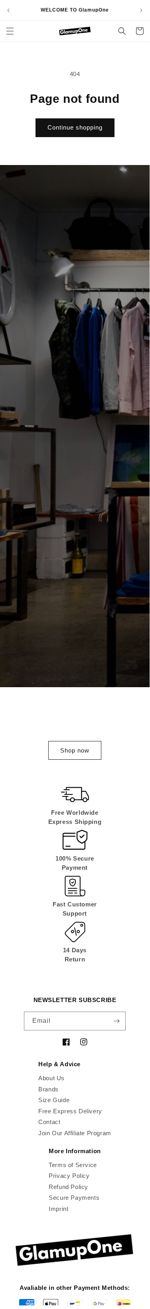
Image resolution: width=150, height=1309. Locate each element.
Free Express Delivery (70, 1111)
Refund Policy (68, 1186)
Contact (49, 1121)
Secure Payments (74, 1197)
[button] (10, 31)
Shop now (74, 750)
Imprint (58, 1208)
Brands (48, 1089)
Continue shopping (75, 127)
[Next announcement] (141, 10)
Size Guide (53, 1100)
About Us (51, 1078)
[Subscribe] (116, 1021)
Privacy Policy (69, 1175)
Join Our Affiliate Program (74, 1133)
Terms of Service (73, 1165)
